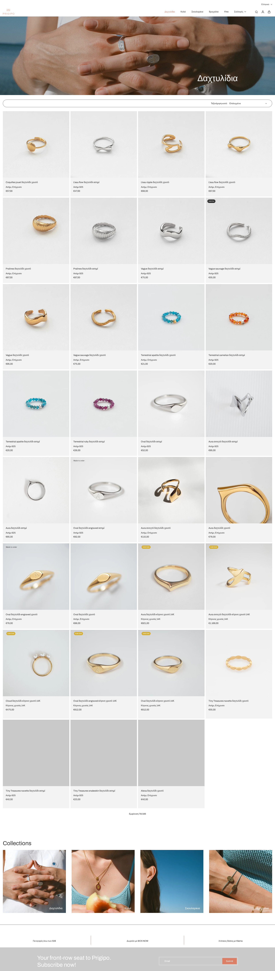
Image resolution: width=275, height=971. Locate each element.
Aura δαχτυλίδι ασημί (16, 528)
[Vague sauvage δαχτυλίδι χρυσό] (103, 317)
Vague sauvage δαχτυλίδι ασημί (224, 268)
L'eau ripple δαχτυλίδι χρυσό (155, 182)
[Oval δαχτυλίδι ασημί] (171, 404)
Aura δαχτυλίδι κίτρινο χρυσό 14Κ (157, 614)
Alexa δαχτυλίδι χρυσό (152, 787)
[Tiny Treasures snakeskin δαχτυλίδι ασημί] (103, 749)
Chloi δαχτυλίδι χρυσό (152, 960)
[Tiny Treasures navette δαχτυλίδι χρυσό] (239, 663)
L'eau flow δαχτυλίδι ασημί (86, 182)
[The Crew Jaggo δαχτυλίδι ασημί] (36, 922)
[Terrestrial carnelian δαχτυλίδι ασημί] (239, 317)
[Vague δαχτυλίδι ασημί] (171, 231)
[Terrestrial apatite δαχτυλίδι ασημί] (36, 404)
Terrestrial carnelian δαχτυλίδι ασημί (227, 355)
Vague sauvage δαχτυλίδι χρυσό (89, 355)
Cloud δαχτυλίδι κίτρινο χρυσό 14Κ (23, 701)
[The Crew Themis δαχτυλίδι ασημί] (103, 922)
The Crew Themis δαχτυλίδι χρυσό (226, 873)
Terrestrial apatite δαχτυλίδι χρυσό (158, 355)
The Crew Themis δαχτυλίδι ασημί (90, 960)
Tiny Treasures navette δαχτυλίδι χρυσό (229, 701)
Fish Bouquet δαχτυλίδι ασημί (88, 873)
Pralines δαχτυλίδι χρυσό (18, 268)
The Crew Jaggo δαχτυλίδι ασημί (22, 960)
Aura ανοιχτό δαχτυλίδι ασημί (223, 441)
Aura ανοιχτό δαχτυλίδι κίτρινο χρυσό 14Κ (229, 614)
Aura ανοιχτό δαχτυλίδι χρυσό (156, 528)
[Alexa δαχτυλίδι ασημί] (239, 749)
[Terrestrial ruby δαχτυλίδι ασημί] (103, 404)
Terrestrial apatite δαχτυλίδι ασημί (23, 441)
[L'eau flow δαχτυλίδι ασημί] (103, 144)
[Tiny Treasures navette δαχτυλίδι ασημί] (36, 749)
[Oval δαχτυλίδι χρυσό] (103, 576)
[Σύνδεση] (263, 12)
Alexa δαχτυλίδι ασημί (220, 787)
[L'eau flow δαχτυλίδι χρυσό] (239, 144)
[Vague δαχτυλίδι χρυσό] (36, 317)
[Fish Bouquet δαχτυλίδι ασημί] (103, 836)
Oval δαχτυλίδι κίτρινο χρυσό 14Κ (157, 701)
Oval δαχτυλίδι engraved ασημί (88, 528)
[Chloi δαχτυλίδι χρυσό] (171, 922)
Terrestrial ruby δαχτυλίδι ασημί (89, 441)
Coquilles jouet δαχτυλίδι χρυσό (22, 182)
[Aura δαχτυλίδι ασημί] (36, 490)
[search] (256, 12)
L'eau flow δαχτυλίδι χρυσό (222, 182)
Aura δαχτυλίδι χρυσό (219, 528)
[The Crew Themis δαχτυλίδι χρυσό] (239, 836)
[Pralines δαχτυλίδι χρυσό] (36, 231)
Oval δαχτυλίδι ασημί (151, 441)
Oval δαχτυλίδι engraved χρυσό (21, 614)
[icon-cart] (269, 12)
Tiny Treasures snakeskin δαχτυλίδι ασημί (94, 787)
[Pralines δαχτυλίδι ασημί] (103, 231)
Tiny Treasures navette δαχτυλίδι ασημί (25, 787)
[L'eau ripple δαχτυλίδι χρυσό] (171, 144)
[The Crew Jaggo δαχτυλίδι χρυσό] (171, 836)
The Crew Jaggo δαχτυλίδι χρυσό (157, 873)
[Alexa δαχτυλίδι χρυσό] (171, 749)
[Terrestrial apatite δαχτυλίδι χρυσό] (171, 317)
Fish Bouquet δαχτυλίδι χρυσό (21, 873)
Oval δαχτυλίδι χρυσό (84, 614)
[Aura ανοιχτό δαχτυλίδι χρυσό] (171, 490)
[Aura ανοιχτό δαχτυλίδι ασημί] (239, 404)
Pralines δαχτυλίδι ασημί (85, 268)
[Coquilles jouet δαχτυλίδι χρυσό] (36, 144)
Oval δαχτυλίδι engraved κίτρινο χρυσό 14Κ (95, 701)
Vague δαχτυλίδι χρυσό (17, 355)
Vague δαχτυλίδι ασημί (152, 268)
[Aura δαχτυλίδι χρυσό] (239, 490)
